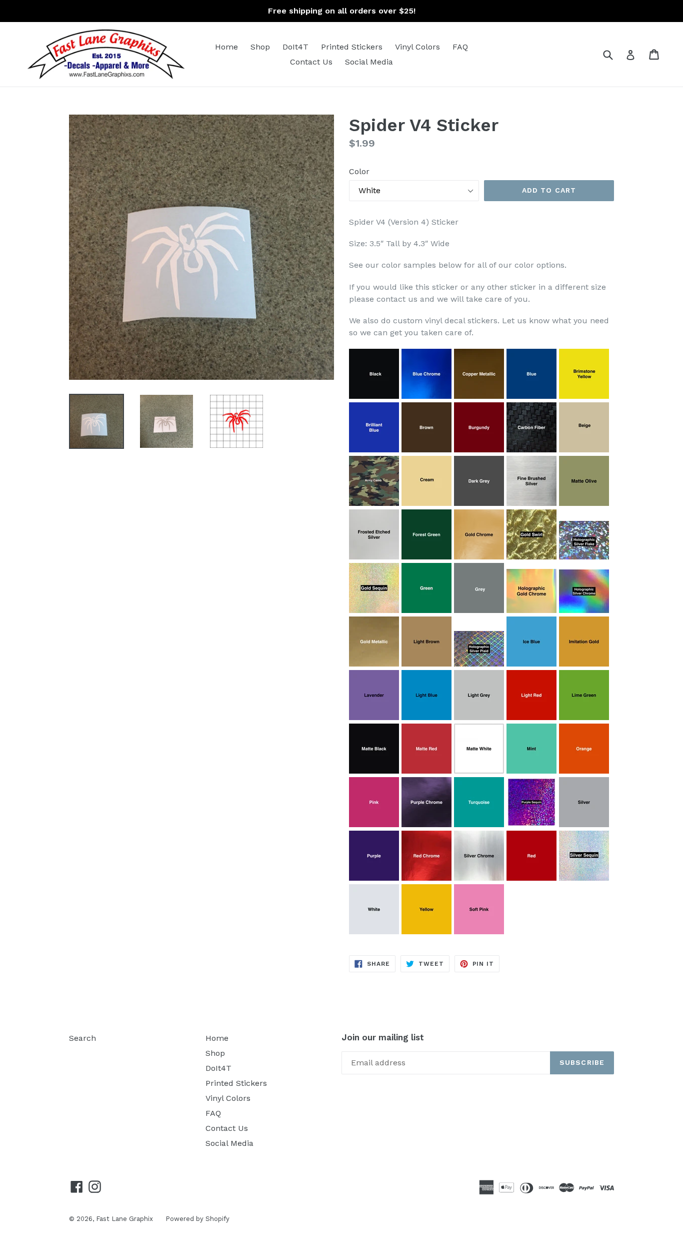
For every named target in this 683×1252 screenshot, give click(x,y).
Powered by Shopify (198, 1218)
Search (82, 1038)
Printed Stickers (351, 47)
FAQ (460, 47)
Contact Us (311, 62)
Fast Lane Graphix (124, 1218)
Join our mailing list (383, 1037)
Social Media (369, 62)
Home (226, 47)
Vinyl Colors (417, 47)
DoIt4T (295, 47)
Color (359, 171)
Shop (260, 47)
